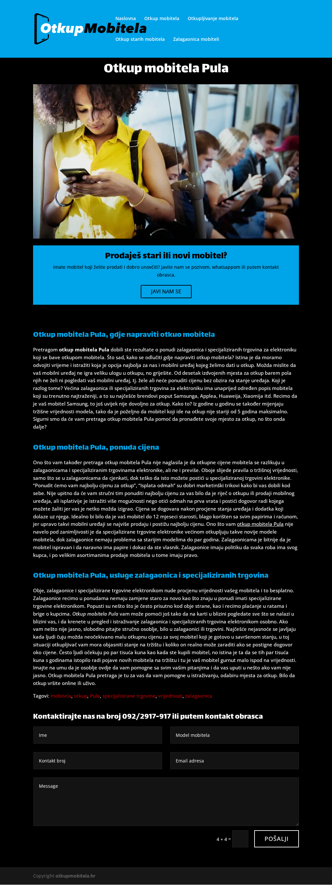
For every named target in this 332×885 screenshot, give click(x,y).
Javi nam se (166, 291)
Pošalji (277, 839)
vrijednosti (170, 695)
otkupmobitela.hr (75, 876)
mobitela (61, 695)
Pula (95, 695)
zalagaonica (198, 695)
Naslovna (125, 18)
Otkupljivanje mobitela (213, 18)
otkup (80, 695)
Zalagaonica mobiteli (196, 39)
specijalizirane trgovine (129, 695)
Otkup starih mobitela (140, 39)
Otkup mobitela (161, 18)
